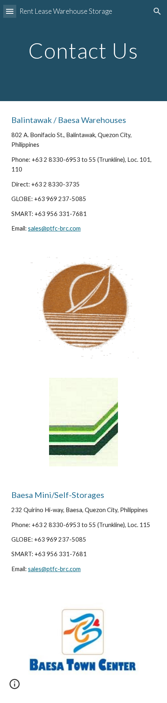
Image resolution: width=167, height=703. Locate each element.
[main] (83, 50)
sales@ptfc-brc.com (54, 228)
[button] (9, 11)
